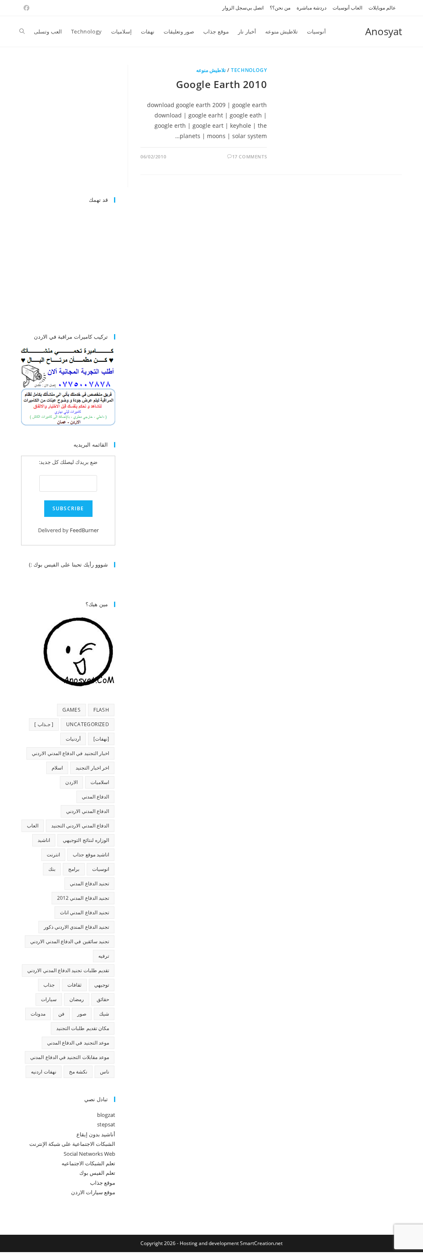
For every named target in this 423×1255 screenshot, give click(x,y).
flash (101, 709)
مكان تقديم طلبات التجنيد (82, 1028)
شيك (104, 1013)
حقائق (103, 999)
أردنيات (73, 738)
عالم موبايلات (382, 7)
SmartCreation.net (261, 1243)
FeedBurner (84, 530)
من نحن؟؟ (280, 7)
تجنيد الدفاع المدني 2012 (83, 897)
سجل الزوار (234, 7)
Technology (249, 70)
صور (81, 1013)
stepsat (106, 1124)
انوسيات (100, 869)
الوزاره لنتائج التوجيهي (86, 840)
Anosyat (383, 31)
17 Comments (249, 156)
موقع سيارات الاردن (93, 1192)
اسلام (57, 767)
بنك (51, 869)
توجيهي (101, 984)
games (71, 709)
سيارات (49, 999)
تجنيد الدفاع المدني (89, 883)
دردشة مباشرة (311, 7)
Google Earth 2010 (221, 84)
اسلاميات (99, 782)
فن (61, 1013)
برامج (73, 869)
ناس (104, 1071)
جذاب (49, 984)
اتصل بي (255, 7)
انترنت (53, 854)
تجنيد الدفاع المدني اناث (84, 912)
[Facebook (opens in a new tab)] (25, 8)
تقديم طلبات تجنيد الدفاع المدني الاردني (68, 970)
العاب (32, 825)
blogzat (106, 1115)
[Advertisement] (57, 126)
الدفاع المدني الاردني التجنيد (80, 825)
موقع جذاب (102, 1182)
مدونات (38, 1013)
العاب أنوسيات (347, 7)
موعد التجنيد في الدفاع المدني (78, 1042)
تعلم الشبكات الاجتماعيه (88, 1163)
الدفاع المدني (95, 796)
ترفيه (103, 955)
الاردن (71, 782)
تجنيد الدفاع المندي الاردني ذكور (76, 926)
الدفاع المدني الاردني (87, 811)
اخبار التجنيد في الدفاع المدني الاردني (70, 753)
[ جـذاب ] (43, 724)
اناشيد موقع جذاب (91, 854)
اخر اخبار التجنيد (92, 767)
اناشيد (44, 840)
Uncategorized (87, 724)
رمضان (76, 999)
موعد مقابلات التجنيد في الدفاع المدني (69, 1057)
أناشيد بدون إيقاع (95, 1134)
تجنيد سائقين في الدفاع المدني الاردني (69, 941)
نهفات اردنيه (43, 1071)
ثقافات (74, 984)
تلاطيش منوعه (211, 70)
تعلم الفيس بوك (97, 1172)
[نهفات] (101, 738)
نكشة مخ (78, 1071)
